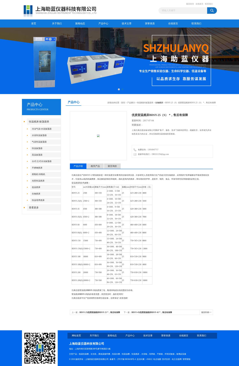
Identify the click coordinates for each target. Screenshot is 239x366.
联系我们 (209, 4)
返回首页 (190, 4)
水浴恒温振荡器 (39, 135)
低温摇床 (36, 187)
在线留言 (199, 4)
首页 (33, 23)
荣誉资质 (150, 23)
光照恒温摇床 (38, 181)
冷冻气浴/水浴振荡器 (42, 129)
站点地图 (157, 359)
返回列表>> (206, 312)
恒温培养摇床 (38, 200)
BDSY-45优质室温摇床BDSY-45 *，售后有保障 (152, 312)
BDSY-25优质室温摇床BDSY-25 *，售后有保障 (100, 312)
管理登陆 (186, 359)
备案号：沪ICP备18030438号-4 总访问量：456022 (131, 359)
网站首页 (76, 335)
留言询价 (112, 166)
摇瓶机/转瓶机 (38, 174)
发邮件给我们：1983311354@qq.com (153, 154)
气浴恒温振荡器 (39, 142)
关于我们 (57, 23)
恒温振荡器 (37, 148)
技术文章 (127, 23)
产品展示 (131, 103)
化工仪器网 (177, 359)
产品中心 (103, 23)
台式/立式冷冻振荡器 (42, 161)
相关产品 (95, 166)
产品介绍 (78, 166)
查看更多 (34, 207)
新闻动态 (80, 23)
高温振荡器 (37, 155)
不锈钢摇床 (37, 168)
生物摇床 (36, 193)
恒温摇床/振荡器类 (39, 121)
